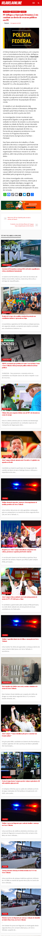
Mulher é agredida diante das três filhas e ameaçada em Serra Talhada (20, 640)
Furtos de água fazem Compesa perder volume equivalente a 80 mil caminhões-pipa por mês (21, 782)
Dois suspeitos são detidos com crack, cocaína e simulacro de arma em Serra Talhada (19, 687)
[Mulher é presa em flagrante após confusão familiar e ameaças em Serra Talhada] (21, 810)
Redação (6, 23)
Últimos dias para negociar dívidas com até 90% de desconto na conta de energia (21, 414)
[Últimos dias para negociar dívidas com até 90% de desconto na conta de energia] (21, 397)
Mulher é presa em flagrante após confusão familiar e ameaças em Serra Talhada (20, 824)
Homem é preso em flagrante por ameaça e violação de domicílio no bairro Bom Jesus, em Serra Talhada (21, 919)
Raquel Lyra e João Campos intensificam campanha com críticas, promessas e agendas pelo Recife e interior (19, 551)
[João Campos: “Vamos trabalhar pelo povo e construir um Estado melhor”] (21, 718)
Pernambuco (15, 11)
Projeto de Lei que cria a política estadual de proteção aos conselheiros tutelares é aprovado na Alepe (19, 317)
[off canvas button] (33, 3)
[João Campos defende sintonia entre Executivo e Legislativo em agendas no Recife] (21, 444)
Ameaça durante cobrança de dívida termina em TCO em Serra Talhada (19, 871)
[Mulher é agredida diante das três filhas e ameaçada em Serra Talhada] (21, 626)
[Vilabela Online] (12, 3)
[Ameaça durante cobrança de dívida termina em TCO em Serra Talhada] (21, 855)
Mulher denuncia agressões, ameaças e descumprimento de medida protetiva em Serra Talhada (19, 503)
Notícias (6, 11)
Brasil (5, 545)
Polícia (23, 11)
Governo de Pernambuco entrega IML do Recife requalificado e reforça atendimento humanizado (21, 270)
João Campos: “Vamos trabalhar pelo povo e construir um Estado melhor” (19, 735)
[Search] (38, 3)
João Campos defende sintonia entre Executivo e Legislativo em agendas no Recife (20, 461)
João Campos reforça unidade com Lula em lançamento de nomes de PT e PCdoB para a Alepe (19, 598)
